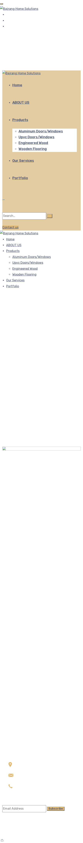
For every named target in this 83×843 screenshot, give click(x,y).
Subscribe (55, 808)
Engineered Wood (33, 143)
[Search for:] (24, 216)
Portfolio (20, 178)
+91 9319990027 (19, 38)
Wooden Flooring (33, 149)
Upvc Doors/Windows (36, 137)
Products (20, 120)
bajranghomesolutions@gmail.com (33, 781)
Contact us (10, 227)
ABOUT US (20, 102)
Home (17, 85)
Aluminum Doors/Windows (41, 131)
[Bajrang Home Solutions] (19, 8)
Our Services (23, 161)
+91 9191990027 (20, 792)
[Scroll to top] (2, 840)
